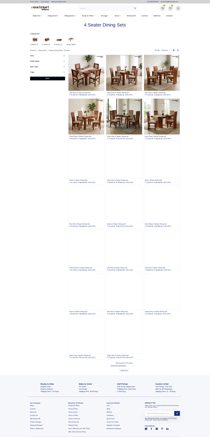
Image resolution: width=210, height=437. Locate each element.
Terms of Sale (73, 415)
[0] (162, 8)
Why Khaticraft (35, 418)
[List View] (178, 50)
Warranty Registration (58, 1)
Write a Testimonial (36, 428)
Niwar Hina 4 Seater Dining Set (80, 355)
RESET (48, 78)
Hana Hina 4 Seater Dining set (117, 180)
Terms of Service (74, 418)
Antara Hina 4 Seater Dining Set (156, 311)
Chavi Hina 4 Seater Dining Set (118, 136)
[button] (165, 50)
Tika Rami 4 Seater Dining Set (155, 93)
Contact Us (34, 415)
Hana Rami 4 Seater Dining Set (118, 93)
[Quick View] (102, 58)
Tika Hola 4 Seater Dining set (117, 268)
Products (33, 50)
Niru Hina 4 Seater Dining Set (79, 224)
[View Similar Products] (102, 68)
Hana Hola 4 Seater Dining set (155, 136)
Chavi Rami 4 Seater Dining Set (80, 136)
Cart (108, 405)
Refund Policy (73, 425)
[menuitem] (37, 15)
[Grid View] (174, 50)
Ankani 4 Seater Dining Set (116, 224)
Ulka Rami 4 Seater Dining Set (79, 93)
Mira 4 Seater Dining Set (153, 180)
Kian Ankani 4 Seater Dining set (156, 224)
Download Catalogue (114, 428)
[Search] (135, 8)
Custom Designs (35, 422)
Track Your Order (113, 422)
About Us (33, 412)
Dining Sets (42, 50)
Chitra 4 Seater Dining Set (78, 180)
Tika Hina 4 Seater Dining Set (155, 268)
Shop (108, 409)
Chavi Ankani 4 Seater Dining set (80, 268)
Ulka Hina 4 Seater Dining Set (117, 311)
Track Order (45, 1)
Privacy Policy (73, 409)
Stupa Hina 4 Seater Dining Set (118, 355)
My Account (111, 418)
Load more (124, 370)
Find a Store (34, 1)
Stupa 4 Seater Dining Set (78, 311)
